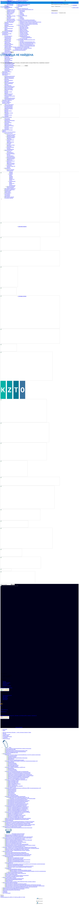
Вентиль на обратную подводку (11, 162)
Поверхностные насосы (9, 77)
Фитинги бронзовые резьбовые (9, 25)
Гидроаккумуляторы (18, 879)
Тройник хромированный (24, 806)
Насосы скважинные (9, 83)
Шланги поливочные (21, 778)
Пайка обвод (15, 781)
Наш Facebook (3, 687)
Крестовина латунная (11, 15)
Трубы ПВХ (13, 749)
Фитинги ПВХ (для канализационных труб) (32, 788)
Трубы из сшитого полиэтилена (25, 748)
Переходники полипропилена (26, 774)
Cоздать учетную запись (58, 2)
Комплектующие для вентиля (11, 167)
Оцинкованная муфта (21, 802)
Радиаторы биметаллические (23, 853)
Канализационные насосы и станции (10, 96)
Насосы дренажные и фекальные (9, 81)
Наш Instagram (9, 687)
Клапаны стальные (10, 137)
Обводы (13, 792)
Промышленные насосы (9, 99)
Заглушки (14, 787)
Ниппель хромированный (24, 810)
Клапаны (11, 133)
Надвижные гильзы (20, 759)
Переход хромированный (23, 808)
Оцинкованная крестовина (24, 800)
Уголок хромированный (22, 807)
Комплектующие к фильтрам (8, 111)
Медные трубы (15, 752)
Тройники (14, 756)
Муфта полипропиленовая (24, 776)
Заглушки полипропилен (23, 777)
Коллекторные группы (9, 64)
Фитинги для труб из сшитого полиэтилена (31, 754)
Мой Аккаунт (5, 696)
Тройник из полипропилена (24, 773)
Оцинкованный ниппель (23, 801)
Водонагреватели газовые (21, 883)
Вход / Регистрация (6, 893)
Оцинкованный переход (22, 799)
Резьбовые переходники (22, 757)
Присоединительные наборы (9, 29)
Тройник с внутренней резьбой (29, 798)
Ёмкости (11, 880)
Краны (9, 168)
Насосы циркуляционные (10, 86)
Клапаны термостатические (24, 859)
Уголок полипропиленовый (24, 772)
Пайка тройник (17, 783)
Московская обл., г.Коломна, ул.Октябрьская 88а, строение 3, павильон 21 (18, 715)
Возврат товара (6, 683)
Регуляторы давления (9, 197)
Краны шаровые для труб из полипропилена (12, 184)
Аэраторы (14, 791)
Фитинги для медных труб (22, 779)
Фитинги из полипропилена (22, 771)
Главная (4, 681)
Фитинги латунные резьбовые (8, 8)
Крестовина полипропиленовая (27, 775)
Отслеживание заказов (7, 695)
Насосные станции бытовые (8, 92)
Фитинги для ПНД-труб (20, 767)
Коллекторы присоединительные (25, 827)
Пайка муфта (16, 780)
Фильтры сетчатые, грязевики (8, 115)
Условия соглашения (7, 685)
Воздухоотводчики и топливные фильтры (9, 107)
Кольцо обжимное (19, 785)
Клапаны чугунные (20, 860)
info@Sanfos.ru (3, 711)
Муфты (12, 758)
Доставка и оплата (6, 682)
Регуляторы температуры (9, 189)
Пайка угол (15, 784)
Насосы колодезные (8, 88)
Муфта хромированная (21, 809)
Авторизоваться (54, 10)
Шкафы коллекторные (9, 66)
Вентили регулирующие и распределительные (11, 155)
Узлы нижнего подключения (7, 195)
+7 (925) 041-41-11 (4, 709)
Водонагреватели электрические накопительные (34, 885)
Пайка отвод (15, 782)
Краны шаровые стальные (11, 176)
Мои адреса (5, 697)
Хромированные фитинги (21, 805)
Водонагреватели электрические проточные (32, 884)
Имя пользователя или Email (59, 4)
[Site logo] (2, 6)
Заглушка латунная (10, 21)
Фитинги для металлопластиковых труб (30, 760)
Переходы (14, 790)
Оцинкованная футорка (22, 804)
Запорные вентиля (10, 158)
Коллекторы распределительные (18, 833)
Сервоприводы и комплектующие (8, 39)
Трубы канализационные (21, 751)
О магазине (5, 684)
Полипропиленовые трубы (22, 750)
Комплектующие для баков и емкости (28, 881)
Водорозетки (16, 765)
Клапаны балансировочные (24, 861)
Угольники (15, 755)
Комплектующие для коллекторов (9, 70)
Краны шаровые (10, 170)
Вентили (10, 150)
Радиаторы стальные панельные (9, 128)
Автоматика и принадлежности (8, 51)
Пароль (55, 6)
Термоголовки (7, 191)
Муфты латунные (10, 12)
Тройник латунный (10, 10)
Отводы (13, 793)
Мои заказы (5, 699)
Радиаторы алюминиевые (10, 120)
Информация (5, 698)
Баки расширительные (19, 878)
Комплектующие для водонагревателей (29, 886)
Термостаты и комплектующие (24, 823)
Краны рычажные (10, 187)
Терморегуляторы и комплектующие (8, 47)
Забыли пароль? (54, 12)
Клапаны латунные (10, 135)
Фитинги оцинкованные (20, 796)
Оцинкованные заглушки (23, 803)
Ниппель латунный (11, 19)
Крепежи (11, 30)
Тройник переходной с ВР (24, 797)
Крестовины (15, 766)
